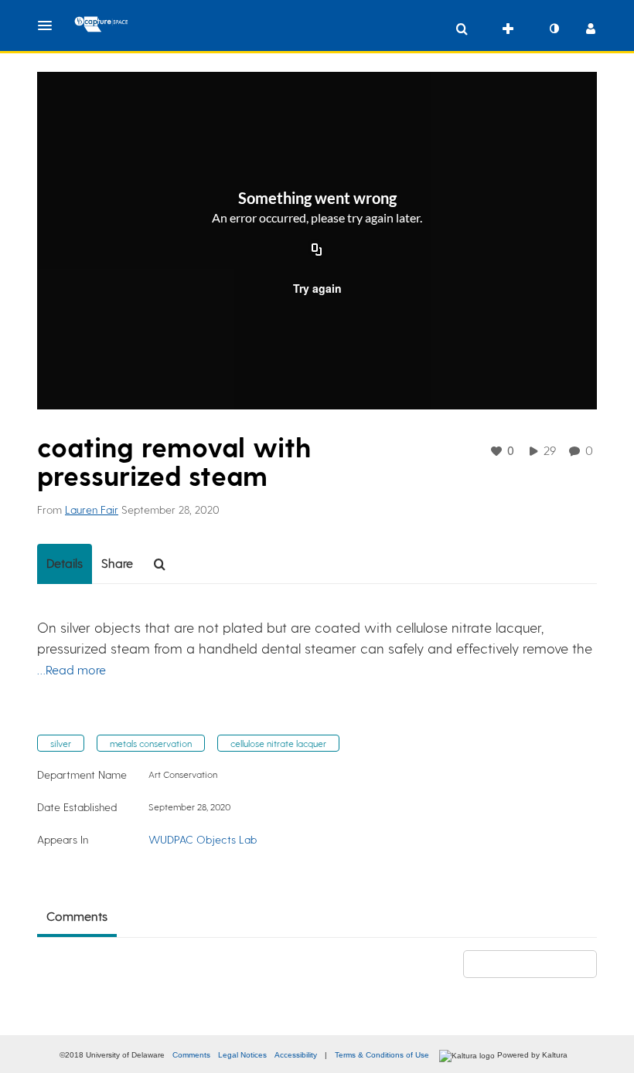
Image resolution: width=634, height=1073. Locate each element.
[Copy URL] (317, 251)
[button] (49, 25)
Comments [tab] (76, 915)
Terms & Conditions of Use (382, 1055)
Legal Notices (242, 1055)
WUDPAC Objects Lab (202, 839)
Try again (317, 288)
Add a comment (537, 963)
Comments (191, 1055)
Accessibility (295, 1055)
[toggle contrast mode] (553, 28)
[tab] (64, 564)
